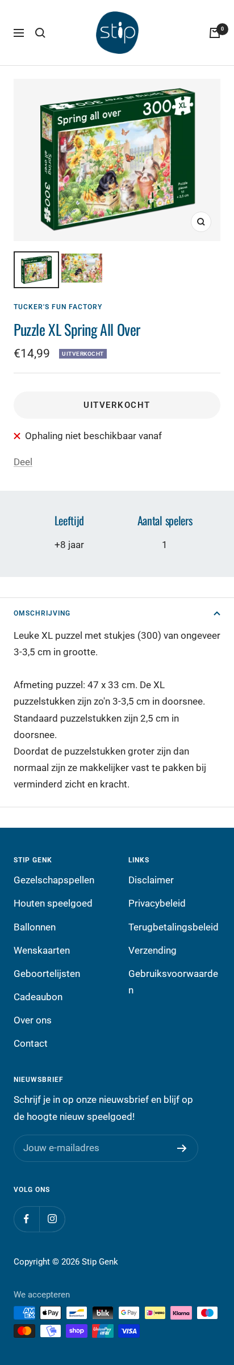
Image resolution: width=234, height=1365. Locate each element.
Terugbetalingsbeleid (173, 927)
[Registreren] (182, 1148)
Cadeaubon (38, 996)
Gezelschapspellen (54, 880)
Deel (23, 461)
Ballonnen (35, 927)
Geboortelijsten (47, 973)
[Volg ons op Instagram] (52, 1219)
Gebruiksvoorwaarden (173, 982)
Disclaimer (151, 880)
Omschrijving (42, 613)
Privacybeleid (157, 903)
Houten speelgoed (53, 903)
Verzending (152, 950)
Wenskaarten (42, 950)
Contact (31, 1043)
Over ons (33, 1020)
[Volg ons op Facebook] (26, 1219)
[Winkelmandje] (214, 33)
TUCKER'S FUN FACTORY (58, 307)
